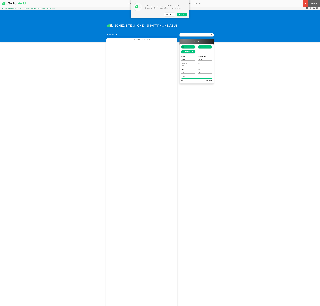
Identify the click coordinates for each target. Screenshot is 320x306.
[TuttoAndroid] (14, 3)
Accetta (181, 14)
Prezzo (183, 76)
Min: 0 (182, 80)
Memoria (184, 63)
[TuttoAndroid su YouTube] (313, 8)
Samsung (33, 8)
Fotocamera (202, 56)
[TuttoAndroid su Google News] (316, 8)
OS (199, 63)
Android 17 (19, 8)
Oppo (44, 8)
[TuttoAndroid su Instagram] (310, 8)
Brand (183, 56)
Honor (39, 8)
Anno (182, 69)
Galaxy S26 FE (12, 8)
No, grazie (169, 14)
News (129, 3)
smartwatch (189, 51)
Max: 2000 (209, 80)
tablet (203, 47)
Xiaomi (49, 8)
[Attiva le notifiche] (305, 3)
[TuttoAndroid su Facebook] (306, 8)
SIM (199, 69)
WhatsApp (27, 8)
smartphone (188, 47)
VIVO (53, 8)
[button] (198, 4)
